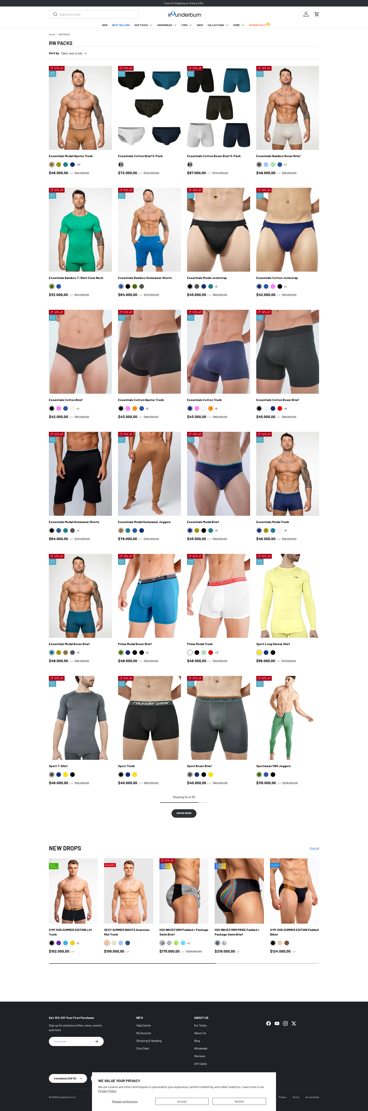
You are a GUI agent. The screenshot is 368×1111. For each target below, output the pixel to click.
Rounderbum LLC (66, 1097)
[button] (317, 14)
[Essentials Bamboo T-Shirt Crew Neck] (80, 230)
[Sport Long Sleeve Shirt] (287, 596)
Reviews (199, 1056)
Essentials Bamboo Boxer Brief (278, 156)
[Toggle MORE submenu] (243, 25)
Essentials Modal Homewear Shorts (74, 522)
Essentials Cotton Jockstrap (277, 278)
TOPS (184, 25)
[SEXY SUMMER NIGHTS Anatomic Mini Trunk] (128, 891)
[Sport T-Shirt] (80, 718)
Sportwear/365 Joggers (273, 766)
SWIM (200, 25)
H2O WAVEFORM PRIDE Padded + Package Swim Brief (237, 932)
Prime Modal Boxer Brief (135, 644)
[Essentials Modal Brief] (218, 474)
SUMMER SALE (257, 25)
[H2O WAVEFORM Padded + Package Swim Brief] (184, 891)
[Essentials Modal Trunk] (287, 474)
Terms (295, 1097)
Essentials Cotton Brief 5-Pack (140, 156)
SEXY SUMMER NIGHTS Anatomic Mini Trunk (127, 932)
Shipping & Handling (149, 1040)
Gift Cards (200, 1063)
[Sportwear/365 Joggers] (287, 718)
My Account (143, 1033)
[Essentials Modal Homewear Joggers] (149, 474)
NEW (105, 25)
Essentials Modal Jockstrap (207, 278)
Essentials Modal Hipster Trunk (71, 156)
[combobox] (94, 14)
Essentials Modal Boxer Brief (69, 644)
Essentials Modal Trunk (272, 522)
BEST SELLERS (121, 25)
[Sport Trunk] (149, 718)
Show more (184, 813)
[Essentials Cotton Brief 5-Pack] (149, 108)
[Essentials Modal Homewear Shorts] (80, 474)
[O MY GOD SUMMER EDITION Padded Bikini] (294, 891)
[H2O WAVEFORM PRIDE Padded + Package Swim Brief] (239, 891)
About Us (200, 1033)
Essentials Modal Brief (203, 522)
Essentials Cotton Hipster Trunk (141, 400)
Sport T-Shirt (58, 766)
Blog (197, 1040)
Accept (182, 1101)
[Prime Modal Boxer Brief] (149, 596)
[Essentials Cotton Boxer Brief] (287, 352)
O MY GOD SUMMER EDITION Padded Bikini (294, 932)
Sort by (54, 53)
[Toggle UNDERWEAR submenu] (175, 25)
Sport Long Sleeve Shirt (273, 644)
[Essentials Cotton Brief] (80, 352)
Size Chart (142, 1048)
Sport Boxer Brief (199, 766)
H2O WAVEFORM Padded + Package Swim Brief (183, 932)
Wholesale (200, 1048)
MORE (236, 25)
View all (314, 848)
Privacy (282, 1097)
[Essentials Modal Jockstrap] (218, 230)
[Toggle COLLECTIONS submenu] (227, 25)
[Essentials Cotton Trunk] (218, 352)
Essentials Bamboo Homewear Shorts (145, 278)
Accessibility (312, 1097)
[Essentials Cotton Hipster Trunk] (149, 352)
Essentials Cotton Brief (66, 400)
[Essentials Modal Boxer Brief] (80, 596)
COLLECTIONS (216, 25)
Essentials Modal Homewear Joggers (144, 522)
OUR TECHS (141, 25)
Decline (239, 1101)
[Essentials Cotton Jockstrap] (287, 230)
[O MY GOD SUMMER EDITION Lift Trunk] (73, 891)
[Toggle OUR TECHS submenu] (151, 25)
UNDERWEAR (164, 25)
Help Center (143, 1025)
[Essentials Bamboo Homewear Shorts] (149, 230)
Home (52, 34)
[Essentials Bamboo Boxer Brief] (287, 108)
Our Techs (200, 1025)
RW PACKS (64, 34)
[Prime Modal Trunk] (218, 596)
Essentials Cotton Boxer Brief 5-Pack (214, 156)
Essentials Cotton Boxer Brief (277, 400)
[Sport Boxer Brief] (218, 718)
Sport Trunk (126, 766)
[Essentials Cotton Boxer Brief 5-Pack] (218, 108)
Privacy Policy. (107, 1091)
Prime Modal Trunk (200, 644)
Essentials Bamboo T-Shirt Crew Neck (76, 278)
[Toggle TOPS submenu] (190, 25)
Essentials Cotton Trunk (204, 400)
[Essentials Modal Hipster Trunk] (80, 108)
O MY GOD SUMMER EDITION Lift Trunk (70, 932)
